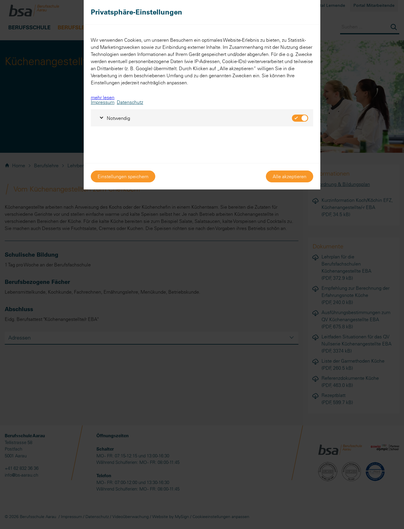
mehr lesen (102, 97)
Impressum (102, 102)
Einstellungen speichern (123, 176)
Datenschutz (130, 102)
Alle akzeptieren (289, 176)
